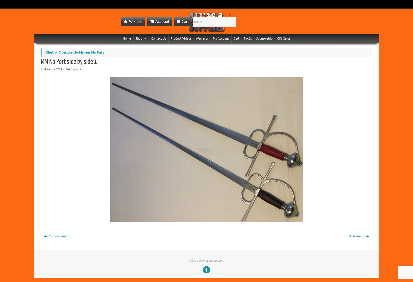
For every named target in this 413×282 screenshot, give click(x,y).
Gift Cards (283, 38)
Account (162, 21)
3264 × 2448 (63, 69)
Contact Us (158, 38)
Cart (185, 21)
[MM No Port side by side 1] (206, 149)
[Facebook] (206, 269)
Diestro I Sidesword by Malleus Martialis (74, 53)
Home (127, 38)
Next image (356, 236)
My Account (221, 38)
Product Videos (181, 38)
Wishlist (136, 21)
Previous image (59, 236)
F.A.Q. (248, 38)
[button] (144, 38)
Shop (139, 38)
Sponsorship (264, 38)
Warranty (202, 38)
